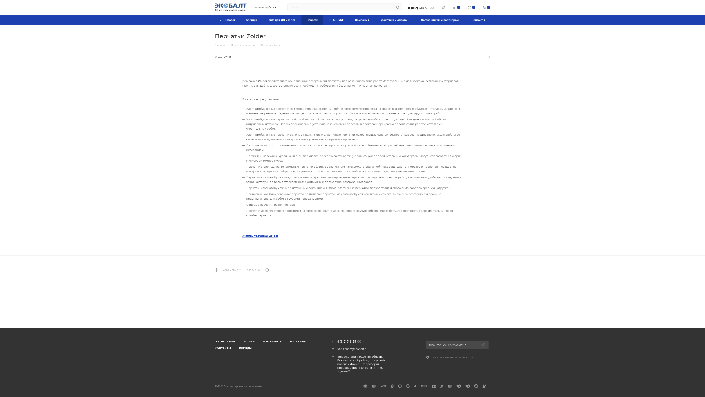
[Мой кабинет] (443, 8)
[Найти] (397, 7)
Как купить (272, 341)
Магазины (298, 341)
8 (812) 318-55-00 (421, 8)
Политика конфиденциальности (452, 358)
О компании (225, 341)
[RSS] (489, 57)
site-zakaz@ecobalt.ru (352, 349)
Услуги (249, 341)
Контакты (223, 348)
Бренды (245, 348)
